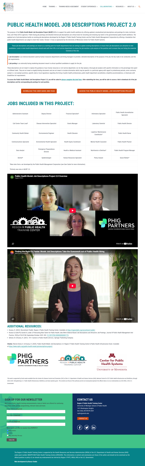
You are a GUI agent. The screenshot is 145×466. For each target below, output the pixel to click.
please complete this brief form (72, 80)
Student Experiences (88, 6)
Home (45, 6)
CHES (10, 433)
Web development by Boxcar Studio (25, 462)
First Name (13, 415)
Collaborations (106, 6)
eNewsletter (12, 430)
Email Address (14, 409)
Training (52, 6)
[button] (139, 6)
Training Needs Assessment (69, 6)
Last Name (13, 421)
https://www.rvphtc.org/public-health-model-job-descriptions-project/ (30, 346)
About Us (130, 6)
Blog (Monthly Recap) (15, 435)
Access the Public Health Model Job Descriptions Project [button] (106, 91)
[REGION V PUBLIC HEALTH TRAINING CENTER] (8, 6)
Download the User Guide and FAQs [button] (39, 91)
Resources (119, 6)
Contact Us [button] (83, 418)
